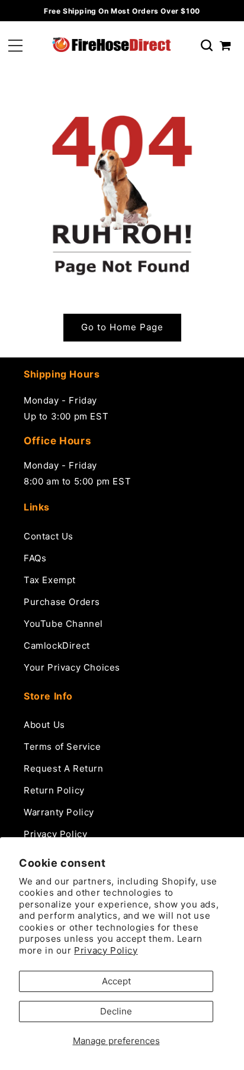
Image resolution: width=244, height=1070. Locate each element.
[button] (15, 46)
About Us (44, 724)
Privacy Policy (105, 950)
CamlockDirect (57, 645)
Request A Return (64, 768)
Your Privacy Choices (72, 667)
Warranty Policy (59, 812)
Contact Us (48, 536)
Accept (116, 981)
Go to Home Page (122, 327)
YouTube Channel (63, 623)
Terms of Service (62, 746)
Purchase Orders (62, 601)
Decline (116, 1011)
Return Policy (54, 790)
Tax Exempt (50, 580)
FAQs (35, 558)
